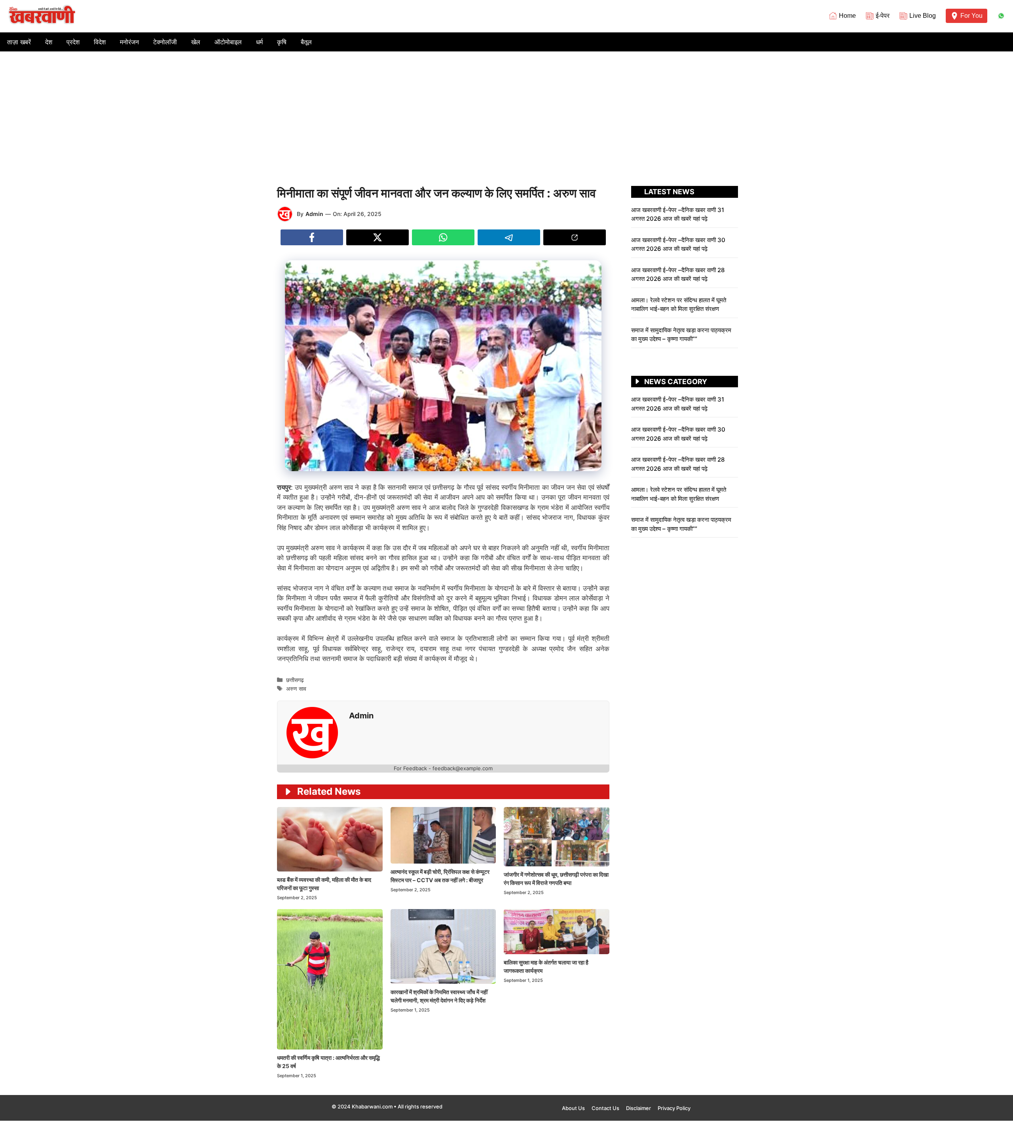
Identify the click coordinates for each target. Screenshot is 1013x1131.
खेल (195, 42)
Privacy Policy (674, 1108)
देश (48, 42)
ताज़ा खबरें (19, 42)
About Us (573, 1108)
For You (971, 15)
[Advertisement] (506, 110)
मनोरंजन (129, 42)
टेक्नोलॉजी (165, 42)
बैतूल (306, 42)
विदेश (100, 42)
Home (847, 15)
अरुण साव (296, 688)
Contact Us (605, 1108)
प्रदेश (73, 42)
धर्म (259, 42)
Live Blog (922, 15)
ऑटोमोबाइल (228, 42)
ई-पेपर (883, 15)
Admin (314, 213)
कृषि (281, 42)
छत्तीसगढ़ (295, 679)
